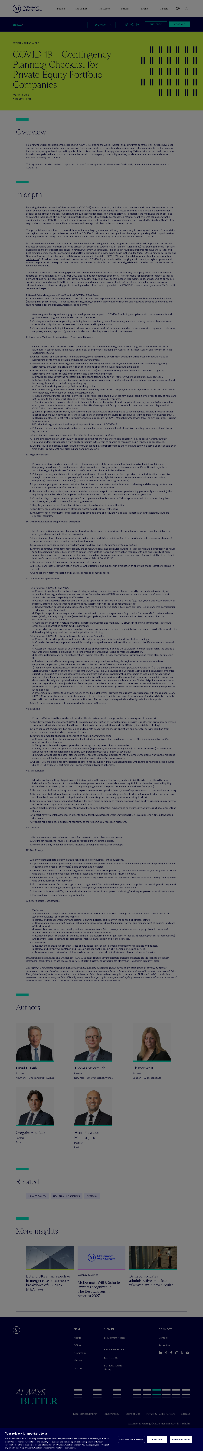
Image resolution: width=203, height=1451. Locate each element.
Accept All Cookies (180, 1439)
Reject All (157, 1439)
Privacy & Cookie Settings (131, 1439)
